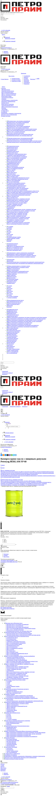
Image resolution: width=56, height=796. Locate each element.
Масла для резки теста (6, 481)
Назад (9, 423)
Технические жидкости (10, 473)
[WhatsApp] (12, 455)
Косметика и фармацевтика (43, 473)
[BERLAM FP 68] (14, 519)
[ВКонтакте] (1, 455)
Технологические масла (21, 474)
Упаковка (18, 473)
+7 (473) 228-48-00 (5, 30)
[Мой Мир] (5, 455)
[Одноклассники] (3, 455)
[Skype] (14, 455)
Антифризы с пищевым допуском (13, 485)
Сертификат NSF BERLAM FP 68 (9, 561)
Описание (6, 554)
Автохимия (13, 475)
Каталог (3, 764)
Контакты (3, 770)
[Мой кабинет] (1, 389)
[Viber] (9, 455)
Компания (3, 769)
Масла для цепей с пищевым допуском (20, 483)
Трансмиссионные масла (15, 471)
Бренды (2, 766)
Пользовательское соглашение (8, 783)
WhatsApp (6, 52)
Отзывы (6, 555)
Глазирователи (9, 482)
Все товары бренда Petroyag (7, 608)
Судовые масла (20, 475)
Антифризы (27, 475)
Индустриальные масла (27, 471)
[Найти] (2, 16)
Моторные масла (5, 471)
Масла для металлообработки (40, 471)
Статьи (2, 765)
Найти (2, 789)
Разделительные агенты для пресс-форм (21, 481)
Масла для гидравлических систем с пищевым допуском (27, 482)
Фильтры (8, 475)
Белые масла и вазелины (9, 474)
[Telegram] (16, 455)
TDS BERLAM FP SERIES (7, 560)
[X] (7, 455)
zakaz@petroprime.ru (7, 47)
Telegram (6, 51)
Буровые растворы (15, 477)
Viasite (8, 786)
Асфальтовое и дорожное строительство (40, 475)
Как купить (6, 556)
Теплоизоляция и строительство (28, 473)
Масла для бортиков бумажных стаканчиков (33, 485)
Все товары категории (6, 607)
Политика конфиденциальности (10, 782)
